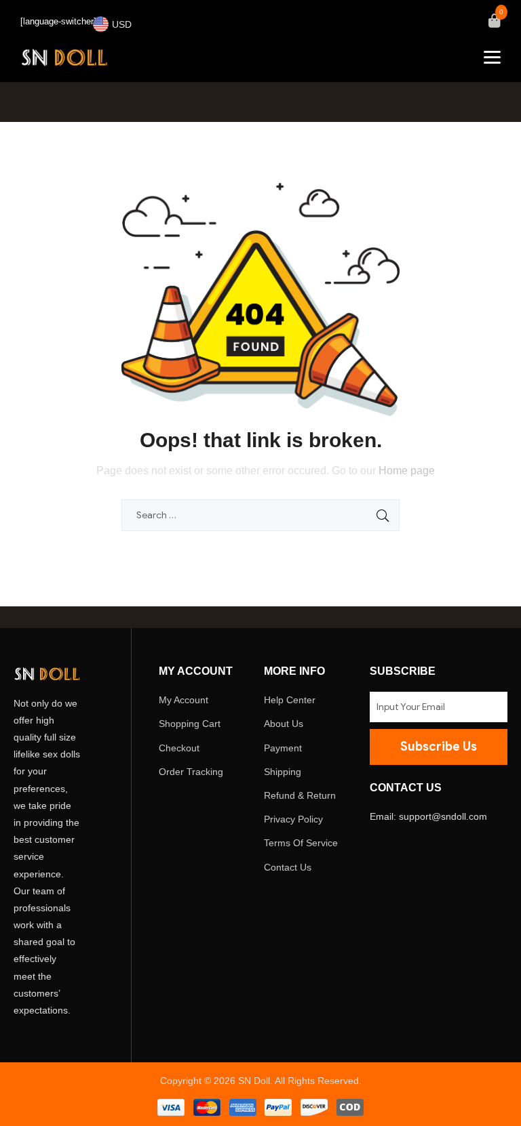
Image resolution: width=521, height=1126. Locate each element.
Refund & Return (300, 795)
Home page (407, 470)
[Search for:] (260, 514)
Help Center (289, 699)
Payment (283, 748)
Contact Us (287, 867)
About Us (283, 723)
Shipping (282, 771)
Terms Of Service (301, 842)
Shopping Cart (189, 723)
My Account (183, 699)
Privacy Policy (293, 819)
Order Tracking (191, 771)
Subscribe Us (438, 746)
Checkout (179, 748)
